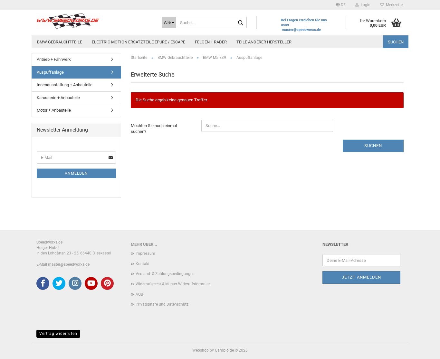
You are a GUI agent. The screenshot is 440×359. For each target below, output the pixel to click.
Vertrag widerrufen (58, 333)
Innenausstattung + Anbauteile (64, 84)
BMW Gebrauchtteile (59, 42)
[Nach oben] (422, 349)
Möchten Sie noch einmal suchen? (154, 128)
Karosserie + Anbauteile (58, 97)
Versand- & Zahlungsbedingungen (165, 274)
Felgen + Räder (211, 42)
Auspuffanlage (50, 72)
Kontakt (142, 264)
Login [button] (364, 5)
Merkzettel (394, 5)
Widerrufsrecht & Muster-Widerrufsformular (173, 284)
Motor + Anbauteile (54, 110)
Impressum (145, 253)
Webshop (200, 350)
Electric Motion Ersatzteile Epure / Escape (138, 42)
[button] (340, 5)
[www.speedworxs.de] (94, 21)
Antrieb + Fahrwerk (54, 59)
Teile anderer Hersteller (264, 42)
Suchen (396, 42)
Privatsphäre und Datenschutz (162, 304)
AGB (139, 294)
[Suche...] (240, 23)
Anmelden (76, 173)
